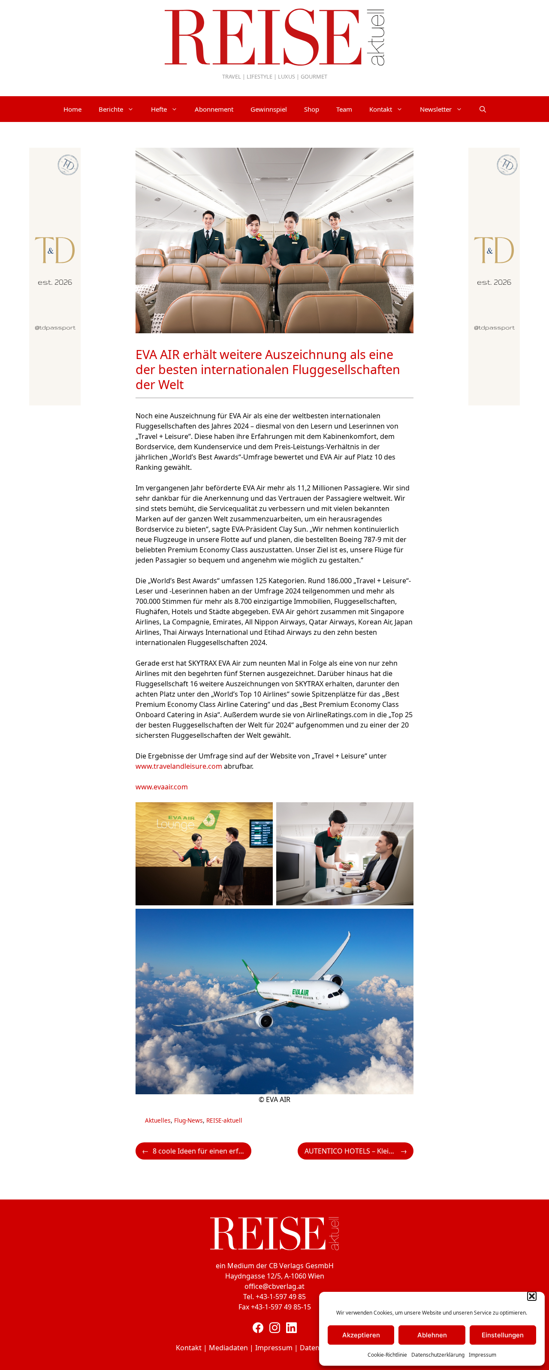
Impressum (482, 1354)
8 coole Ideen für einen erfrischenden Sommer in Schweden (202, 1151)
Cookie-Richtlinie (387, 1354)
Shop (311, 109)
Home (72, 109)
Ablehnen (432, 1335)
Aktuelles (158, 1120)
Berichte (111, 109)
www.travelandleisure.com (179, 766)
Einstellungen (503, 1335)
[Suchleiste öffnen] (483, 109)
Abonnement (214, 109)
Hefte (159, 109)
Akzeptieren (361, 1335)
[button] (532, 1296)
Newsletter (436, 109)
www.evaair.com (162, 787)
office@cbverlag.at (274, 1286)
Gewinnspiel (268, 109)
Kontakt (380, 109)
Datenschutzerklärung (438, 1354)
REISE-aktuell (224, 1120)
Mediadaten (228, 1347)
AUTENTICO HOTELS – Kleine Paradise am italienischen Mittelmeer (359, 1151)
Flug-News (188, 1120)
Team (344, 109)
